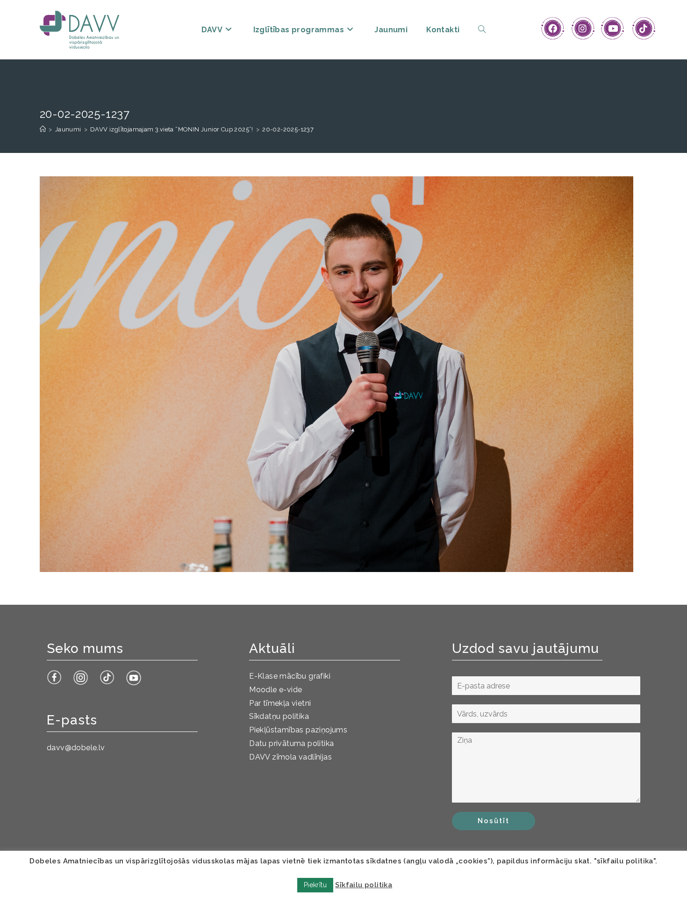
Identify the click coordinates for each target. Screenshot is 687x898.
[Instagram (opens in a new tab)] (582, 28)
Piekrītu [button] (315, 885)
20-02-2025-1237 (288, 129)
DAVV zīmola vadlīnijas (290, 757)
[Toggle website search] (482, 29)
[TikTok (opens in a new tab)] (643, 28)
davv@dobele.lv (76, 747)
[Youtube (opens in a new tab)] (613, 28)
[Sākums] (43, 129)
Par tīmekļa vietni (280, 703)
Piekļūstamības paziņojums (298, 729)
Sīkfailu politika (363, 885)
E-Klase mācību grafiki (289, 676)
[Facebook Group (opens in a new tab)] (552, 28)
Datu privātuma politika (291, 743)
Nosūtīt (493, 821)
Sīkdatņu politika (279, 716)
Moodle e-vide (275, 689)
